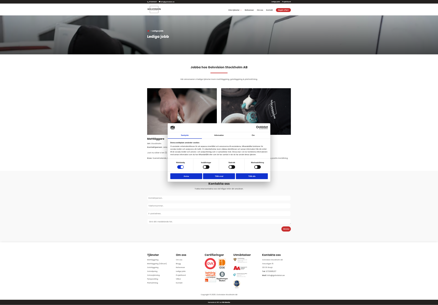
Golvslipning (152, 271)
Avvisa (186, 176)
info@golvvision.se (276, 275)
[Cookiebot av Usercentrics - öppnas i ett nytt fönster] (258, 127)
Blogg (178, 264)
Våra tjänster (234, 10)
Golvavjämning (153, 275)
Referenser (249, 10)
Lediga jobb (275, 2)
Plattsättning (152, 283)
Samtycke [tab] (185, 135)
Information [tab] (219, 135)
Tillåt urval (219, 176)
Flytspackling (152, 279)
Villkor (178, 279)
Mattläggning (152, 260)
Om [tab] (253, 135)
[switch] (206, 167)
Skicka (286, 229)
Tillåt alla (251, 176)
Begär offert (283, 10)
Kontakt (269, 10)
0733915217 (271, 271)
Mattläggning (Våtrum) (157, 264)
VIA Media (226, 302)
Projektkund (286, 2)
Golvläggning (152, 267)
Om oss (260, 10)
